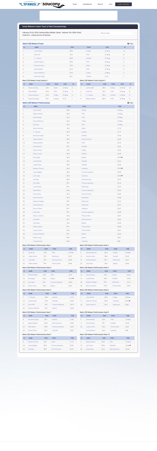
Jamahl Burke (37, 161)
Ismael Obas (37, 194)
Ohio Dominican (86, 139)
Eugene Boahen (38, 139)
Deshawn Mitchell (38, 234)
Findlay (88, 51)
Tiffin (87, 54)
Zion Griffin (36, 183)
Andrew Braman (38, 205)
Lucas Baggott (37, 172)
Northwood (85, 187)
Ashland (88, 58)
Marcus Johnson (38, 216)
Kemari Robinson (39, 73)
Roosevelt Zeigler (39, 76)
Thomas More (86, 216)
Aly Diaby (36, 179)
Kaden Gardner (37, 226)
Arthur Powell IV (38, 197)
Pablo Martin (37, 190)
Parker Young (37, 237)
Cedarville (85, 168)
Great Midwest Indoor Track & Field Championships (44, 26)
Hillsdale (84, 146)
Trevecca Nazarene (87, 172)
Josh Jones (36, 176)
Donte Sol (37, 54)
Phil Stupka (36, 157)
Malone (84, 157)
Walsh (88, 65)
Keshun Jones (37, 154)
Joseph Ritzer (37, 165)
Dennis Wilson (37, 208)
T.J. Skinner (37, 58)
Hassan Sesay (37, 150)
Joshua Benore (37, 241)
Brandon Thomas (38, 168)
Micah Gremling (39, 65)
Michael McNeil (38, 143)
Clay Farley (36, 223)
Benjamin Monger (38, 201)
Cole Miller (36, 219)
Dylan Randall (38, 69)
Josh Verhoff (38, 51)
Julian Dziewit (37, 187)
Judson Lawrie (37, 230)
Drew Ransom (37, 146)
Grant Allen (36, 212)
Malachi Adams (39, 62)
